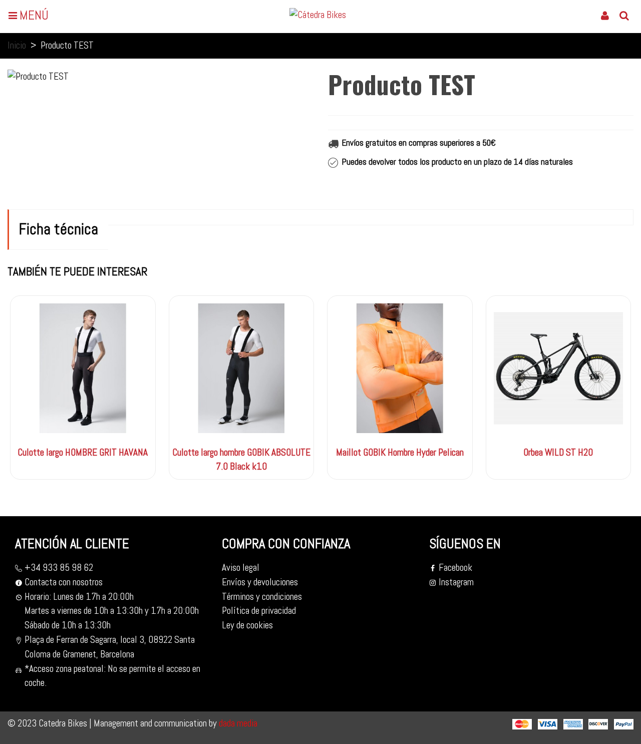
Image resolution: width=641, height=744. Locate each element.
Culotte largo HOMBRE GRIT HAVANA (83, 452)
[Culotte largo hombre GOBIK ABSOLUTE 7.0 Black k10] (241, 368)
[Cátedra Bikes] (322, 15)
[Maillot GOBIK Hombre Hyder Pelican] (400, 368)
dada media (237, 723)
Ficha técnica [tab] (58, 229)
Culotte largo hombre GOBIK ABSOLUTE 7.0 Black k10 (241, 459)
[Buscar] (623, 15)
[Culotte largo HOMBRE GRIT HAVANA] (83, 368)
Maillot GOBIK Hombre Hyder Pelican (400, 452)
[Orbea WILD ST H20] (558, 368)
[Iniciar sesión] (604, 15)
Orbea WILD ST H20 (558, 452)
